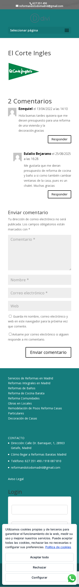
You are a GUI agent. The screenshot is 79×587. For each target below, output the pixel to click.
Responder (59, 139)
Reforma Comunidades (24, 398)
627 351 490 (33, 461)
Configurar (39, 577)
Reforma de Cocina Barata (26, 393)
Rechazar (39, 567)
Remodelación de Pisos (24, 408)
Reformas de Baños (21, 388)
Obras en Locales (20, 403)
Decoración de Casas (22, 418)
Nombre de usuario (24, 502)
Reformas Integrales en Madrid (29, 383)
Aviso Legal (16, 479)
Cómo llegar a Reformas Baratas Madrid (38, 454)
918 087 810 (52, 461)
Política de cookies (58, 547)
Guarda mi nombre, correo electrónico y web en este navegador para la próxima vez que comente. (38, 321)
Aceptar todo (39, 557)
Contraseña (19, 519)
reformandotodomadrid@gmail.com (35, 467)
